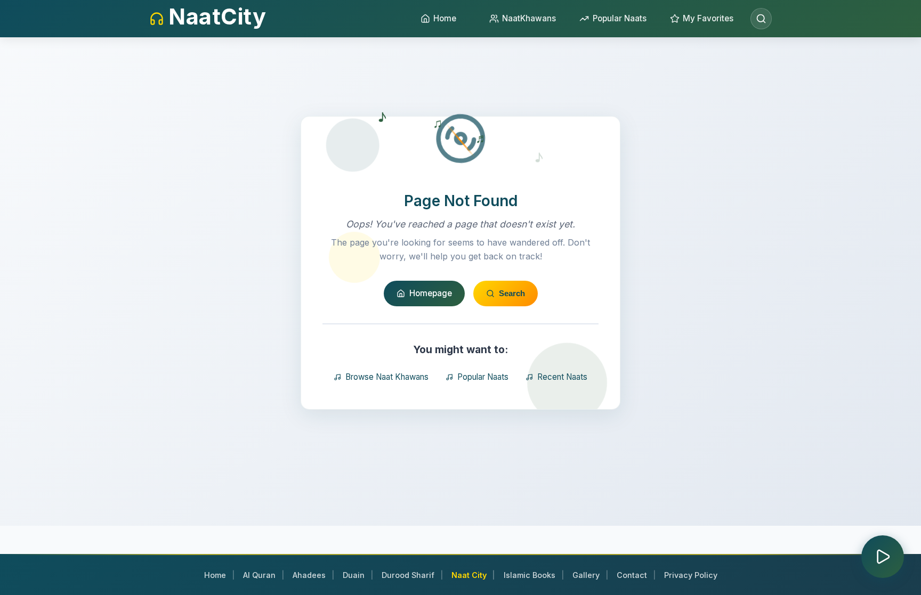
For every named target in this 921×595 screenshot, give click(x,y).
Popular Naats (482, 377)
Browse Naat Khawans (387, 377)
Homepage (430, 293)
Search (512, 293)
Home (215, 575)
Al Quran (259, 575)
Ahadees (309, 575)
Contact (632, 575)
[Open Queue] (882, 556)
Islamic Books (529, 575)
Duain (354, 575)
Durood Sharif (408, 575)
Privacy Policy (690, 575)
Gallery (586, 575)
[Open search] (761, 18)
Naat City (469, 575)
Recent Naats (562, 377)
